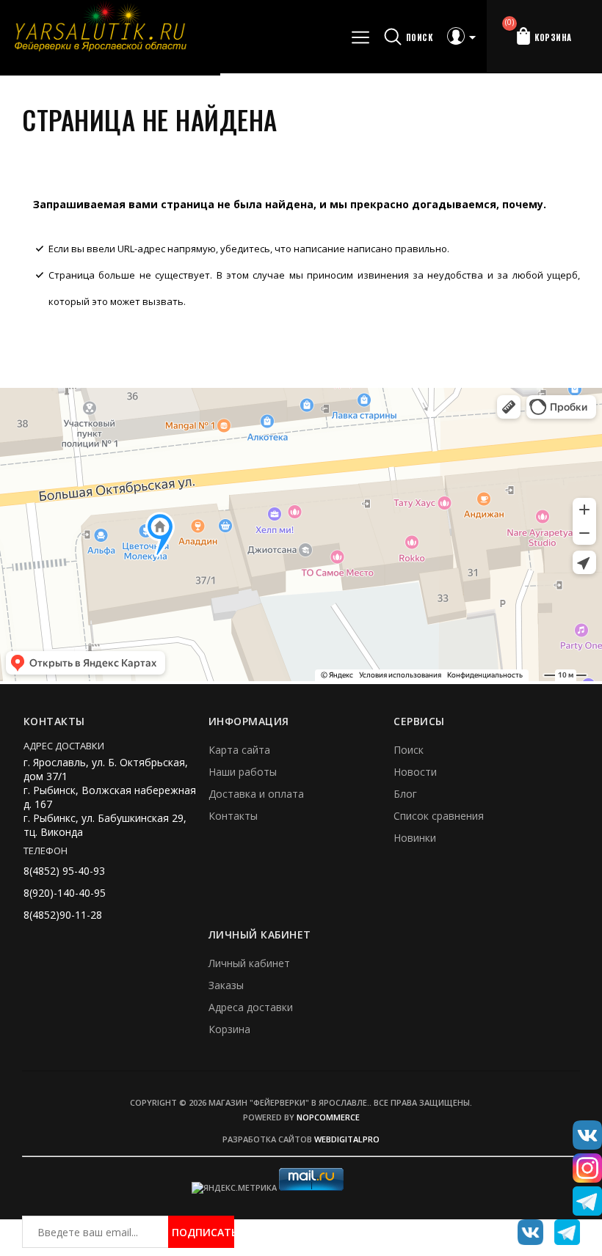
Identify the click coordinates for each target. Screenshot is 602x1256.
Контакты (233, 816)
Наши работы (242, 772)
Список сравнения (439, 816)
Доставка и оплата (256, 794)
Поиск (409, 750)
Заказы (226, 985)
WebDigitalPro (347, 1139)
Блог (405, 794)
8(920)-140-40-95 (64, 893)
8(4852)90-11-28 (62, 915)
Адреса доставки (250, 1007)
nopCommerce (328, 1117)
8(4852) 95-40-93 (64, 871)
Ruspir (525, 1226)
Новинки (415, 838)
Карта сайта (239, 750)
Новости (415, 772)
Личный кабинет (249, 963)
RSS (561, 1226)
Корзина (229, 1029)
